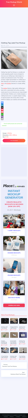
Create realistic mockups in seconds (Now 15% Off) (14, 204)
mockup (5, 88)
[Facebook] (14, 103)
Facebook (6, 416)
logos (2, 83)
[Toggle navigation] (14, 5)
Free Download (14, 140)
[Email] (14, 119)
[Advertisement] (14, 25)
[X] (14, 107)
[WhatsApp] (14, 114)
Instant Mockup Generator (14, 194)
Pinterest (11, 416)
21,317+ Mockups (14, 210)
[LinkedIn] (14, 105)
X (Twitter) (18, 416)
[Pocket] (14, 112)
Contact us (24, 416)
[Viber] (14, 116)
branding (8, 83)
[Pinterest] (14, 109)
